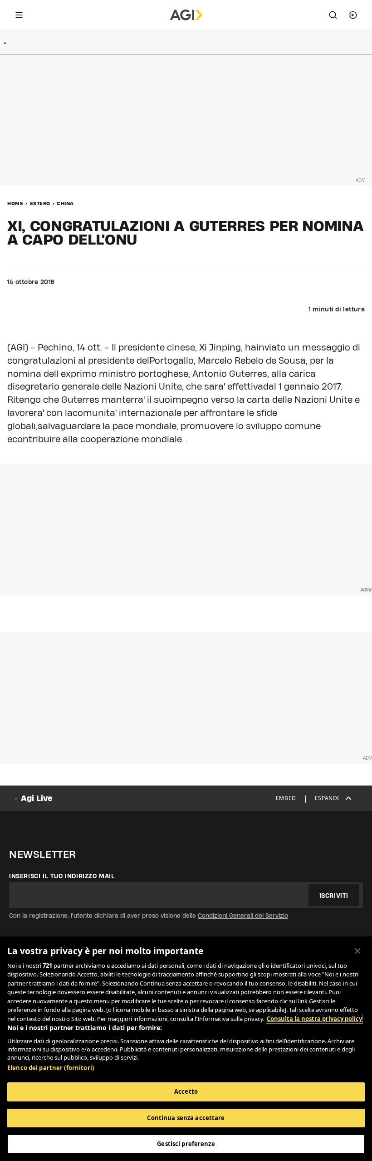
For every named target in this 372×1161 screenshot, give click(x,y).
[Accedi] (352, 15)
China (65, 203)
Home (15, 203)
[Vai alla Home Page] (186, 15)
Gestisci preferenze (186, 1144)
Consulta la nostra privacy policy (314, 1019)
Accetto (186, 1091)
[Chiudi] (357, 951)
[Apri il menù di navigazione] (19, 15)
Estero (40, 203)
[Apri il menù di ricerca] (333, 15)
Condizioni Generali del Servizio (243, 915)
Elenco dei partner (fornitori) (50, 1068)
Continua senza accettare (186, 1118)
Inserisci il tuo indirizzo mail (62, 876)
